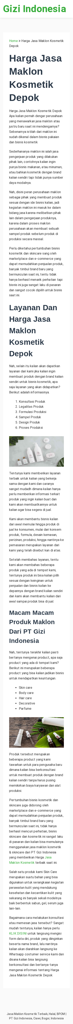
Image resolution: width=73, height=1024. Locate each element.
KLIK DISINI (18, 933)
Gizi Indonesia (34, 9)
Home (13, 41)
